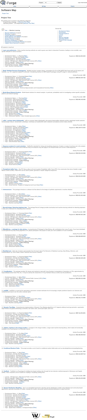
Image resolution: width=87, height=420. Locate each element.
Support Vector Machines (12, 43)
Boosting (7, 34)
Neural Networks (9, 38)
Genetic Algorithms (10, 35)
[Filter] (25, 56)
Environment (62, 32)
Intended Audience (64, 33)
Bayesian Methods (10, 32)
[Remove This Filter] (24, 22)
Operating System (64, 38)
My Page (44, 6)
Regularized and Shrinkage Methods (15, 41)
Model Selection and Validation (13, 36)
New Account (84, 2)
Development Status (64, 31)
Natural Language (64, 37)
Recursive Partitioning (11, 40)
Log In (79, 2)
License (61, 35)
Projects (72, 6)
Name (60, 36)
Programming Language (65, 40)
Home (14, 6)
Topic (6, 30)
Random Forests (9, 39)
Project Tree (5, 13)
